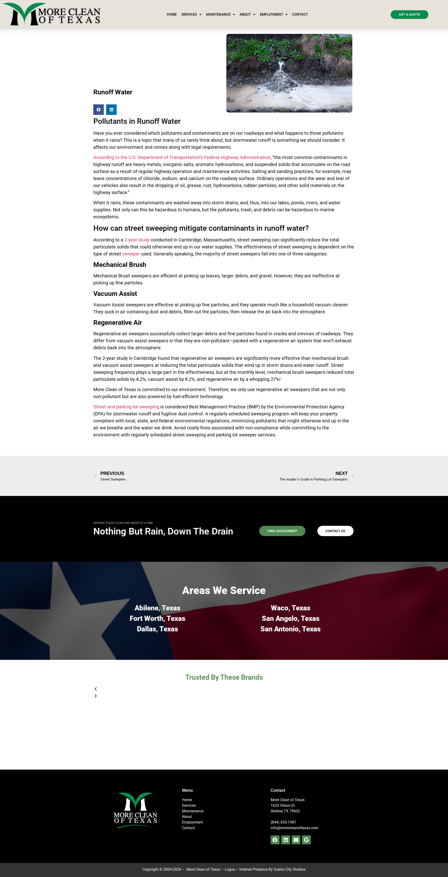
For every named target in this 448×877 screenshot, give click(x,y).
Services (189, 14)
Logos (230, 869)
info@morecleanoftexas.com (294, 828)
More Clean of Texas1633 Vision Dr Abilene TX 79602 (287, 805)
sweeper (131, 254)
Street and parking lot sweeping (126, 407)
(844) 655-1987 (283, 822)
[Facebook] (275, 839)
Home (172, 14)
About (245, 14)
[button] (98, 109)
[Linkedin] (285, 839)
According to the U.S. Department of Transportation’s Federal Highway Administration (181, 157)
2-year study (137, 240)
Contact (300, 14)
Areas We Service (224, 590)
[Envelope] (296, 839)
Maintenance (218, 14)
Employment (271, 14)
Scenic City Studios (289, 869)
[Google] (306, 839)
